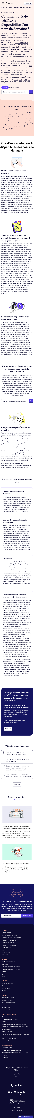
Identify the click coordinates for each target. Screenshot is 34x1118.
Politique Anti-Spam (7, 1031)
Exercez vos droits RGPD (9, 1038)
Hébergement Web (7, 1005)
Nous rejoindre (6, 1060)
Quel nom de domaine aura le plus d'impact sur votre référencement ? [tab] (16, 753)
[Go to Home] (9, 3)
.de (25, 79)
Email (3, 950)
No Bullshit (4, 1055)
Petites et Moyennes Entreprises (11, 966)
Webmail (4, 971)
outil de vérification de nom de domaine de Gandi (16, 68)
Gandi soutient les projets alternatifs (12, 1050)
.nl (29, 79)
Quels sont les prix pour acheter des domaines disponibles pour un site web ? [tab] (18, 776)
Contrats (4, 1021)
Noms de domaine (13, 7)
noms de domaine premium (10, 445)
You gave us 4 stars (17, 1094)
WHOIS (3, 976)
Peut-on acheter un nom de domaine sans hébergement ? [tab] (17, 760)
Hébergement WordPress (9, 940)
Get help (17, 784)
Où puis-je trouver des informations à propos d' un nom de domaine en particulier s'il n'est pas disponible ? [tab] (17, 768)
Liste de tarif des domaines (9, 935)
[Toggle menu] (2, 3)
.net (20, 79)
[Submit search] (31, 92)
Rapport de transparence (9, 1041)
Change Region (16, 1107)
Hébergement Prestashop (9, 945)
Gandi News (5, 1057)
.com (16, 79)
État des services (6, 986)
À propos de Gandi (7, 1047)
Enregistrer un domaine (8, 997)
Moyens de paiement (7, 1029)
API (2, 974)
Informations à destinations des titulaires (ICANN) (15, 1026)
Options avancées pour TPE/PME (11, 969)
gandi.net (5, 7)
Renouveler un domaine (8, 1002)
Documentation (6, 988)
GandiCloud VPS (6, 947)
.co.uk (8, 82)
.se (3, 82)
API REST (4, 991)
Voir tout (17, 800)
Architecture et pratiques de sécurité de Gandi (15, 1052)
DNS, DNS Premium (7, 955)
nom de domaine (21, 42)
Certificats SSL (6, 952)
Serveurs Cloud (6, 1007)
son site (6, 115)
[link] (9, 1092)
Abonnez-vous (26, 915)
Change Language (17, 1110)
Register (5, 87)
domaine (19, 244)
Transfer (11, 87)
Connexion (28, 3)
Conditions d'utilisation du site (10, 1019)
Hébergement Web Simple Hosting (11, 937)
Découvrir (8, 729)
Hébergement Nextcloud (9, 942)
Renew (17, 87)
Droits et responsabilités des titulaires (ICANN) (14, 1024)
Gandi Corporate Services (9, 961)
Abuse (3, 1016)
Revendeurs (5, 964)
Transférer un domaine (8, 1000)
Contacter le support (7, 983)
